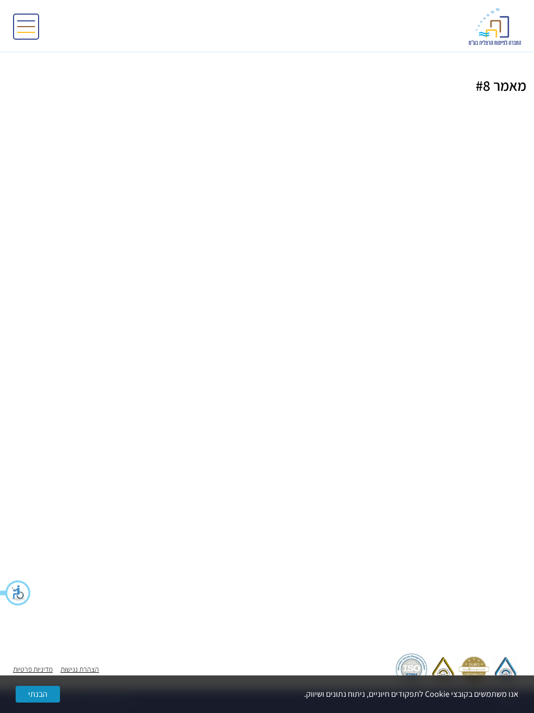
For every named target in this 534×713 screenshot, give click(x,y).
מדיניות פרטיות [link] (33, 669)
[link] (495, 26)
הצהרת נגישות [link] (79, 669)
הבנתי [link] (37, 693)
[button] (15, 593)
